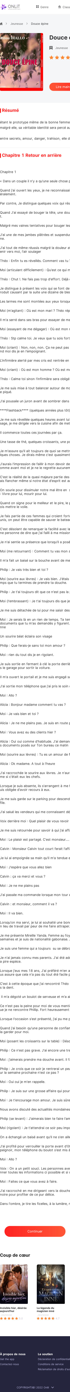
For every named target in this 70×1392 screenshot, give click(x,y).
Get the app (7, 1359)
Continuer (35, 1231)
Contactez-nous (9, 1364)
